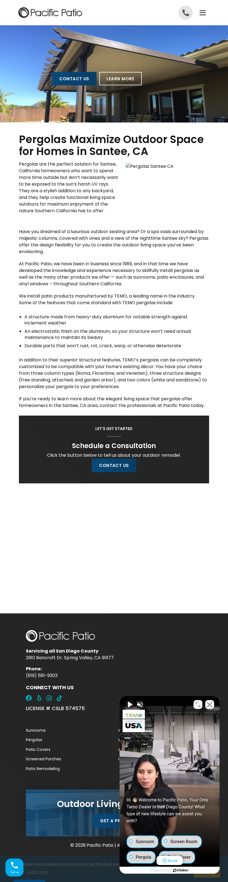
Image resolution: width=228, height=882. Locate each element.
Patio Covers (38, 749)
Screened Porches (43, 759)
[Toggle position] (198, 704)
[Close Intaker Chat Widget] (209, 704)
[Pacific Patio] (66, 12)
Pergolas (34, 740)
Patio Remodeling (43, 768)
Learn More (120, 79)
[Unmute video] (129, 704)
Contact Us (74, 79)
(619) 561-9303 (42, 675)
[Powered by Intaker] (180, 870)
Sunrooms (36, 730)
